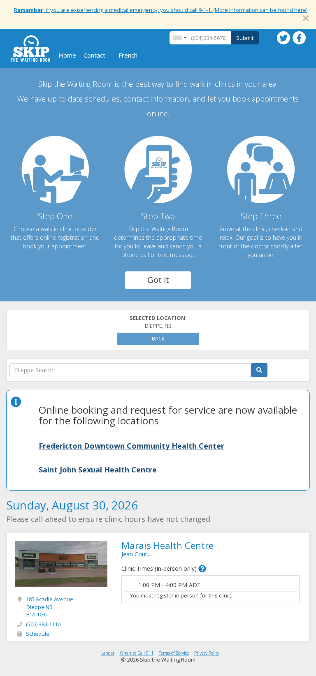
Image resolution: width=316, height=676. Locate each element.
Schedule (37, 633)
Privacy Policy (206, 653)
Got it (158, 279)
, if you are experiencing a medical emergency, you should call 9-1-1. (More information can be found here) (160, 10)
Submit (244, 38)
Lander (107, 653)
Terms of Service (174, 653)
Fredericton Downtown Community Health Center (131, 446)
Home (67, 55)
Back (158, 338)
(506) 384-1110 (43, 624)
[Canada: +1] (179, 38)
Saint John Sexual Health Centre (98, 470)
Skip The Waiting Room (30, 49)
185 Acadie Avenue (49, 606)
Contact (94, 55)
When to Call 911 (136, 653)
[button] (202, 569)
